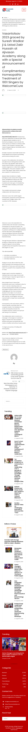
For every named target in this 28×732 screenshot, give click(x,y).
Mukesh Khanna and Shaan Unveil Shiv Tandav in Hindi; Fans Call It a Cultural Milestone (19, 492)
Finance (14, 675)
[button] (14, 663)
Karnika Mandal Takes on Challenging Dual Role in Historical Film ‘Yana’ (18, 507)
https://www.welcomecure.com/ (17, 332)
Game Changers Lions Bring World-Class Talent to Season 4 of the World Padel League (18, 570)
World (14, 687)
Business (4, 30)
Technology (14, 684)
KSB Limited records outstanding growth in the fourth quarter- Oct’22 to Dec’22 (17, 374)
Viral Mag (18, 728)
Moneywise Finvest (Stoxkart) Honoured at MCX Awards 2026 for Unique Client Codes (18, 553)
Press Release (14, 681)
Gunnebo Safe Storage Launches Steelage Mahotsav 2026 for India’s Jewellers (13, 541)
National (14, 678)
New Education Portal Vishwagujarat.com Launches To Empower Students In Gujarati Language (10, 386)
